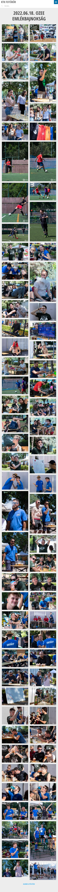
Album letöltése (29, 884)
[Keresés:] (10, 6)
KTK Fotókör (8, 2)
